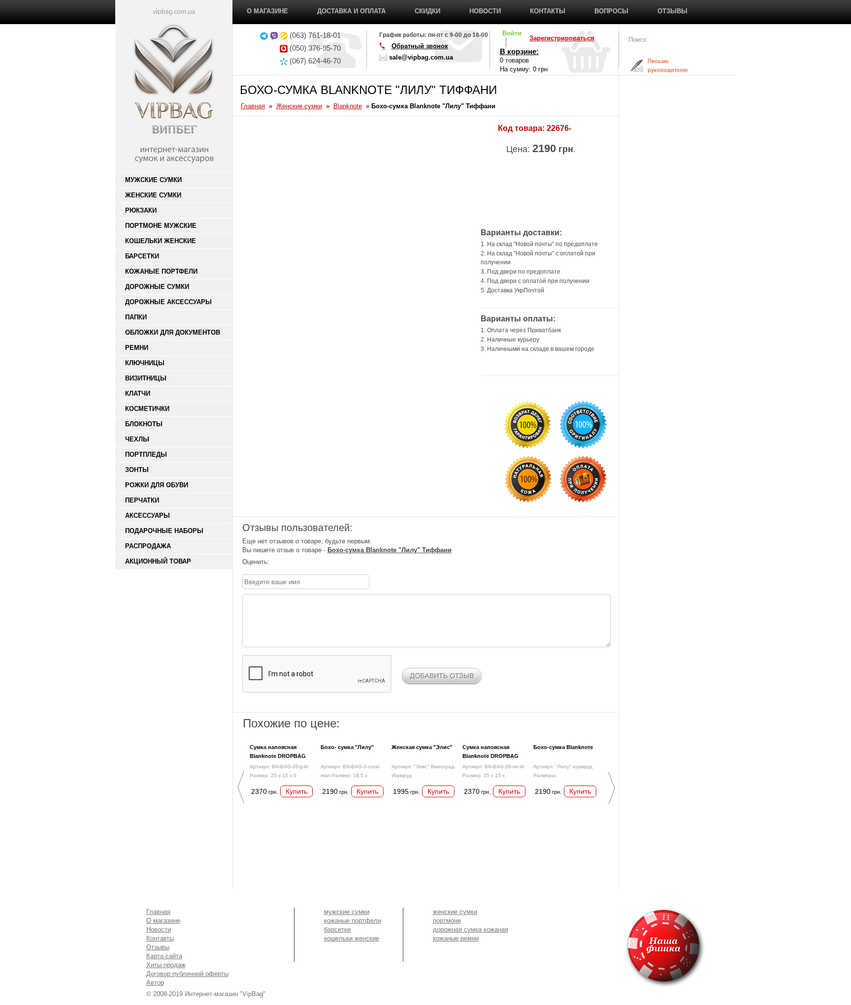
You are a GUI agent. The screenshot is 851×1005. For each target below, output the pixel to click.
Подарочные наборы (164, 530)
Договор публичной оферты (187, 973)
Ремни (136, 347)
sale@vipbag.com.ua (421, 57)
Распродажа (148, 546)
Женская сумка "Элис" (422, 747)
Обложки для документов (172, 332)
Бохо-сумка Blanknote (563, 747)
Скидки (427, 11)
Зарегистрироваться (561, 38)
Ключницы (144, 363)
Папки (136, 317)
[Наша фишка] (608, 948)
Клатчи (137, 393)
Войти (512, 33)
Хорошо (306, 562)
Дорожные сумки (157, 286)
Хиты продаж (166, 965)
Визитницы (145, 378)
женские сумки (455, 911)
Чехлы (137, 439)
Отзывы (672, 11)
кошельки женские (351, 938)
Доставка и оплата (351, 11)
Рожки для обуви (156, 485)
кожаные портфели (352, 920)
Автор (155, 982)
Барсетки (142, 256)
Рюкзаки (141, 210)
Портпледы (146, 454)
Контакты (547, 11)
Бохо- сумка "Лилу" (347, 747)
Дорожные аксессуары (168, 302)
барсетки (337, 929)
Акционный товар (158, 561)
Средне (296, 562)
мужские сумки (346, 911)
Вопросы (611, 11)
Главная (158, 911)
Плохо (286, 562)
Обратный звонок (420, 46)
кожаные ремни (456, 938)
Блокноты (144, 424)
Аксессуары (147, 515)
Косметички (147, 408)
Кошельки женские (160, 241)
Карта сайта (164, 956)
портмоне (447, 920)
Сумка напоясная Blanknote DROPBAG (278, 751)
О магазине (267, 11)
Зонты (137, 469)
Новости (485, 11)
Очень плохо (276, 562)
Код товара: (521, 128)
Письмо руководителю (660, 65)
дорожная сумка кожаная (470, 929)
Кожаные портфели (161, 271)
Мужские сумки (153, 180)
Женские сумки (153, 195)
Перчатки (142, 500)
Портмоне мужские (160, 225)
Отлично (316, 562)
